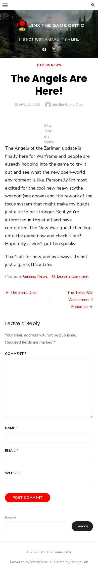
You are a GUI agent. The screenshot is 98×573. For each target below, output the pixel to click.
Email (11, 450)
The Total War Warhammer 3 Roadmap (80, 299)
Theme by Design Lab (70, 562)
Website (13, 473)
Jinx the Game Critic (67, 104)
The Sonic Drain (23, 292)
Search (10, 517)
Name (11, 428)
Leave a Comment (73, 276)
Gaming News (49, 65)
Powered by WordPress (29, 562)
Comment (16, 353)
